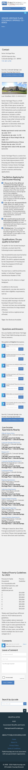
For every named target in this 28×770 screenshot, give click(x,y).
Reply (24, 644)
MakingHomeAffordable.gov (14, 728)
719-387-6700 (6, 61)
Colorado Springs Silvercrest (11, 442)
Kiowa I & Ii (5, 452)
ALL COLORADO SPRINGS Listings (12, 75)
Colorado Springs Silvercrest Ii (11, 461)
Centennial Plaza (7, 470)
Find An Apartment (25, 13)
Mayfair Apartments (8, 480)
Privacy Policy (14, 745)
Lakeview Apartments (9, 489)
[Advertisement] (14, 37)
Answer (21, 349)
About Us (14, 742)
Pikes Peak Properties (9, 508)
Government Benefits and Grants (14, 725)
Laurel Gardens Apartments (11, 517)
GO (25, 703)
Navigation (7, 8)
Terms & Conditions (14, 748)
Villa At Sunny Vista (8, 433)
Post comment (7, 682)
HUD (14, 721)
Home (3, 26)
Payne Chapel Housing (9, 498)
